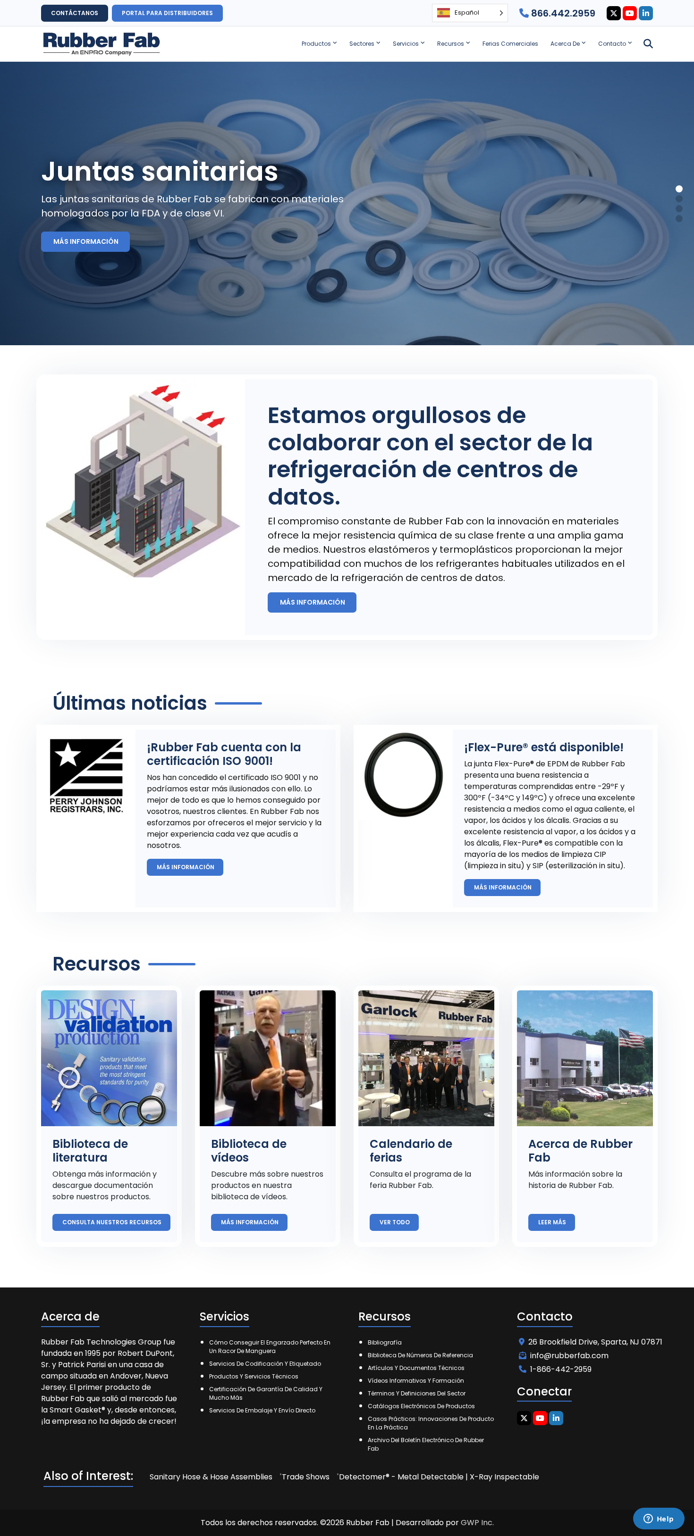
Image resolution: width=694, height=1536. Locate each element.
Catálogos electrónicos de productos (421, 1406)
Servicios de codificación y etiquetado (265, 1364)
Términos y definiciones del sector (416, 1393)
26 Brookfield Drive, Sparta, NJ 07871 (595, 1342)
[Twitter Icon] (614, 13)
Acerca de (565, 44)
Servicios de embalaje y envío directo (262, 1410)
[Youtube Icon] (630, 13)
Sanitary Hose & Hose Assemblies (211, 1476)
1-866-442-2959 (561, 1369)
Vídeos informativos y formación (416, 1381)
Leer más (552, 1222)
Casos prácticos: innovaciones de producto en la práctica (431, 1423)
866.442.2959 (562, 13)
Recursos (450, 44)
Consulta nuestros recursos (112, 1222)
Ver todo (395, 1222)
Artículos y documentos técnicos (416, 1368)
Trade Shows (306, 1476)
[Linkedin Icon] (646, 13)
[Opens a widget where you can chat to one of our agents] (659, 1519)
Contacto (612, 44)
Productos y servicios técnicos (253, 1376)
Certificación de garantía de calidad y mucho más (265, 1393)
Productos (316, 44)
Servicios (406, 44)
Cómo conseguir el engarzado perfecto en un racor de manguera (269, 1346)
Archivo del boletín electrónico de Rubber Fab (426, 1444)
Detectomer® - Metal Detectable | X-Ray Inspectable (439, 1476)
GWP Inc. (477, 1522)
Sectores (361, 44)
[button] (679, 188)
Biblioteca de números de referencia (420, 1355)
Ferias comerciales (510, 44)
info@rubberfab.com (569, 1355)
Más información (86, 241)
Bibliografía (385, 1342)
